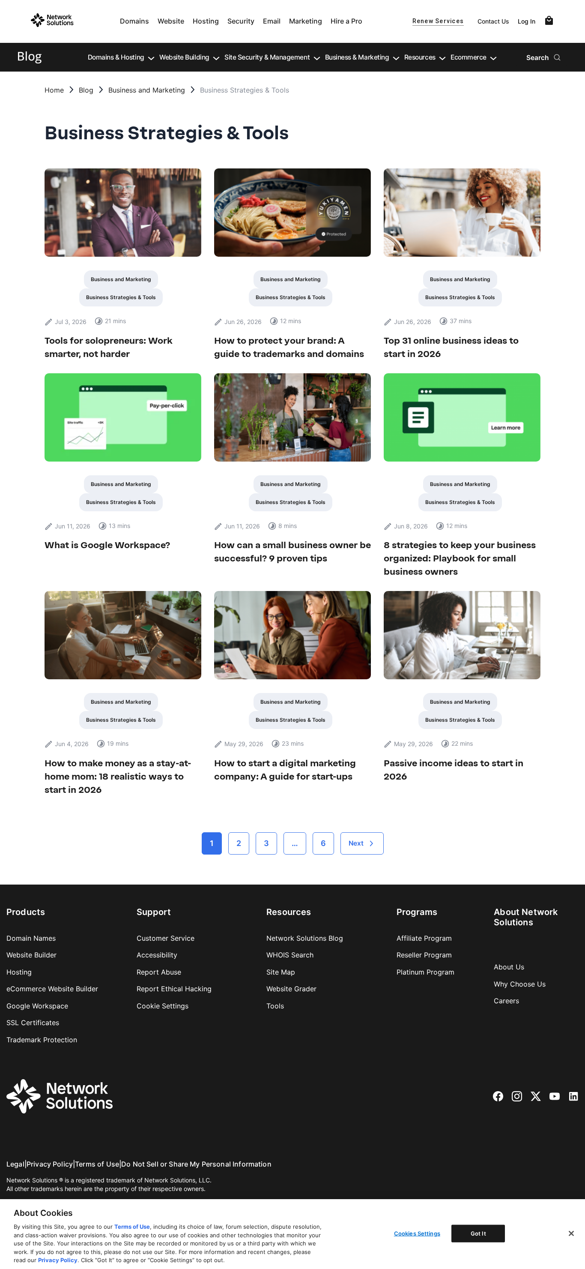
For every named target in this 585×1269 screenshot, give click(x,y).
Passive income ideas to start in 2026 (453, 770)
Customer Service (165, 938)
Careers (506, 1000)
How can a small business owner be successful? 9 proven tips (292, 552)
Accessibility (157, 955)
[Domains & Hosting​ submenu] (151, 57)
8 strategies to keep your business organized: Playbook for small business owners (460, 558)
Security (240, 21)
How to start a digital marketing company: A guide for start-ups (285, 770)
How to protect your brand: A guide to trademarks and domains (289, 347)
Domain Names (31, 938)
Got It (478, 1233)
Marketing (305, 21)
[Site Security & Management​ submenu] (317, 57)
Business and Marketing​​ (146, 90)
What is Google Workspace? (107, 545)
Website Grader (291, 988)
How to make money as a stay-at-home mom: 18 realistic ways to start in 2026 (118, 776)
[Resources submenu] (442, 57)
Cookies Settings (417, 1233)
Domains (134, 21)
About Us (509, 967)
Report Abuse (159, 972)
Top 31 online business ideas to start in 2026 (451, 347)
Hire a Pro (346, 21)
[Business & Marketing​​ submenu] (396, 57)
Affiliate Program (424, 938)
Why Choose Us (520, 984)
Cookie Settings (162, 1006)
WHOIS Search (289, 955)
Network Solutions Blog (304, 938)
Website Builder (31, 955)
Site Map (280, 972)
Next (356, 843)
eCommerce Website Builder (52, 988)
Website (171, 21)
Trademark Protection (41, 1039)
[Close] (571, 1233)
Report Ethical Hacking (174, 988)
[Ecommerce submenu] (493, 57)
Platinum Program (425, 972)
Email (272, 21)
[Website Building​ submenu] (216, 57)
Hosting (206, 21)
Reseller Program (424, 955)
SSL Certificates (32, 1022)
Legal (15, 1164)
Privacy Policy (50, 1164)
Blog (86, 90)
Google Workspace (37, 1006)
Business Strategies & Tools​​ (121, 297)
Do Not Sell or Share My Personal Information (196, 1164)
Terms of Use (97, 1164)
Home (54, 90)
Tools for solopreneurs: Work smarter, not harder (109, 347)
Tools (275, 1006)
